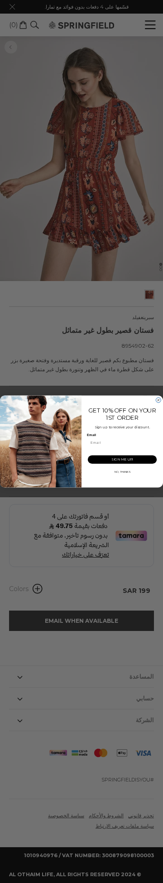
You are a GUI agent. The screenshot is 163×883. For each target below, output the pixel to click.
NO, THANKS (122, 472)
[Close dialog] (158, 400)
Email (91, 435)
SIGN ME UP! (122, 459)
